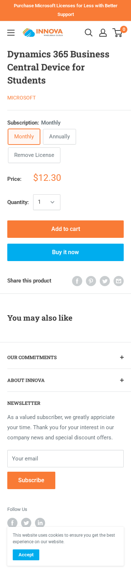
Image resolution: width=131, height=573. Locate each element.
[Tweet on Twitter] (105, 281)
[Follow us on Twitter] (26, 523)
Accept (26, 554)
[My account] (103, 33)
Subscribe (31, 480)
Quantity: (18, 202)
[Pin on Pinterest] (91, 281)
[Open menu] (11, 33)
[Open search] (89, 33)
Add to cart (65, 228)
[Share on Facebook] (77, 281)
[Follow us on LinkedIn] (40, 523)
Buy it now (65, 252)
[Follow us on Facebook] (12, 523)
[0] (117, 32)
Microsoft (21, 98)
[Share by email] (119, 281)
